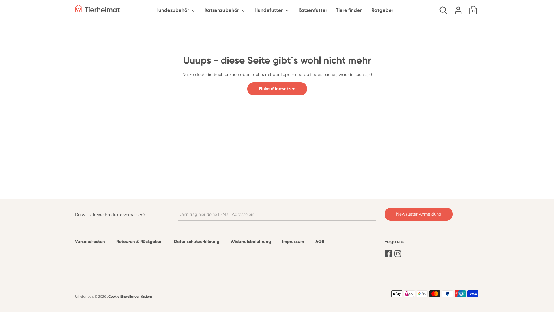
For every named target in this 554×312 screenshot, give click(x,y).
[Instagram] (397, 252)
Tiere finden (349, 10)
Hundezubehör (172, 10)
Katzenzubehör (222, 10)
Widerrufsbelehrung (251, 241)
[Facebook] (388, 252)
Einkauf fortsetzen (277, 88)
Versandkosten (90, 241)
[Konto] (458, 7)
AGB (319, 241)
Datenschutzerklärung (196, 241)
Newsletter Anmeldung (418, 214)
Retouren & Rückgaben (139, 241)
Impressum (293, 241)
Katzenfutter (312, 10)
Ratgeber (382, 10)
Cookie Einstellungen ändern (130, 296)
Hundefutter (269, 10)
